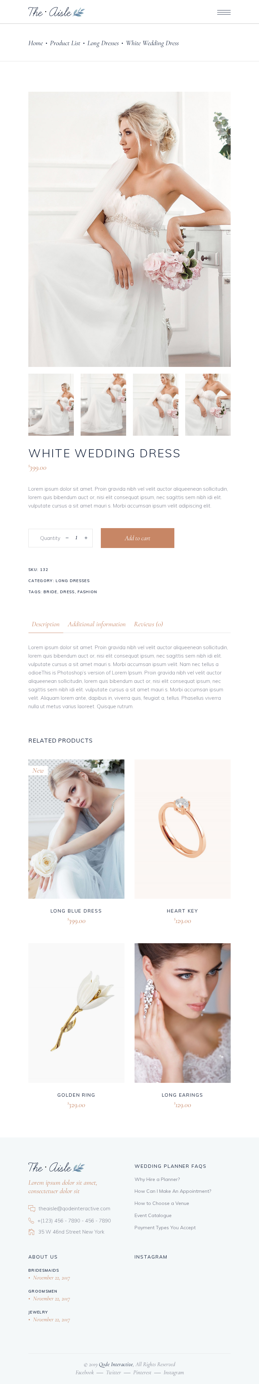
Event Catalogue (153, 1215)
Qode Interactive (115, 1364)
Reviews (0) (148, 624)
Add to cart (137, 538)
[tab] (45, 624)
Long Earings (183, 1095)
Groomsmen (42, 1291)
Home (35, 43)
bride (50, 591)
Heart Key (182, 911)
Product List (65, 43)
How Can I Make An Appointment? (173, 1191)
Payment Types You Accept (165, 1227)
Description (46, 624)
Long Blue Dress (76, 911)
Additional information (97, 624)
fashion (87, 591)
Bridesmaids (43, 1270)
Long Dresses (103, 43)
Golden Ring (76, 1095)
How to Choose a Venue (162, 1203)
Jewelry (38, 1312)
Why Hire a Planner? (157, 1179)
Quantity (50, 538)
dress (67, 591)
